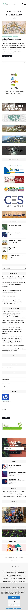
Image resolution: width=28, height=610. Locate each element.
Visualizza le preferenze (14, 605)
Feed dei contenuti (5, 379)
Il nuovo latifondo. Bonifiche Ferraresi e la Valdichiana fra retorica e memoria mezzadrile (13, 284)
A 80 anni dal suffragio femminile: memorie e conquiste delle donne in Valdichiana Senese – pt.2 (12, 301)
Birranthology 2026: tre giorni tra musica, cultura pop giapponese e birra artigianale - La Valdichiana (12, 312)
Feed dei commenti (5, 383)
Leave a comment (10, 53)
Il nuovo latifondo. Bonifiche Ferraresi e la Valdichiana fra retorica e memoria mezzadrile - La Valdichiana (13, 337)
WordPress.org (5, 386)
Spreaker (18, 567)
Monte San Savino (7, 36)
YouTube (15, 567)
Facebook (10, 567)
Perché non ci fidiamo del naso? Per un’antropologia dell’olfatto (11, 291)
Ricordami (5, 415)
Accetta (14, 597)
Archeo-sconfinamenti (8, 296)
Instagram (13, 567)
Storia (15, 36)
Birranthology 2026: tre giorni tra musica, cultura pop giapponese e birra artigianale (13, 277)
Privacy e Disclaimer (9, 608)
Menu (25, 4)
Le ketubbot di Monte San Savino (11, 40)
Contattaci (14, 560)
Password (4, 409)
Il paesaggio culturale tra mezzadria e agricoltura (12, 331)
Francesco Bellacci (5, 51)
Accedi (3, 376)
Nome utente (4, 404)
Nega (14, 601)
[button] (17, 585)
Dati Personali (19, 557)
